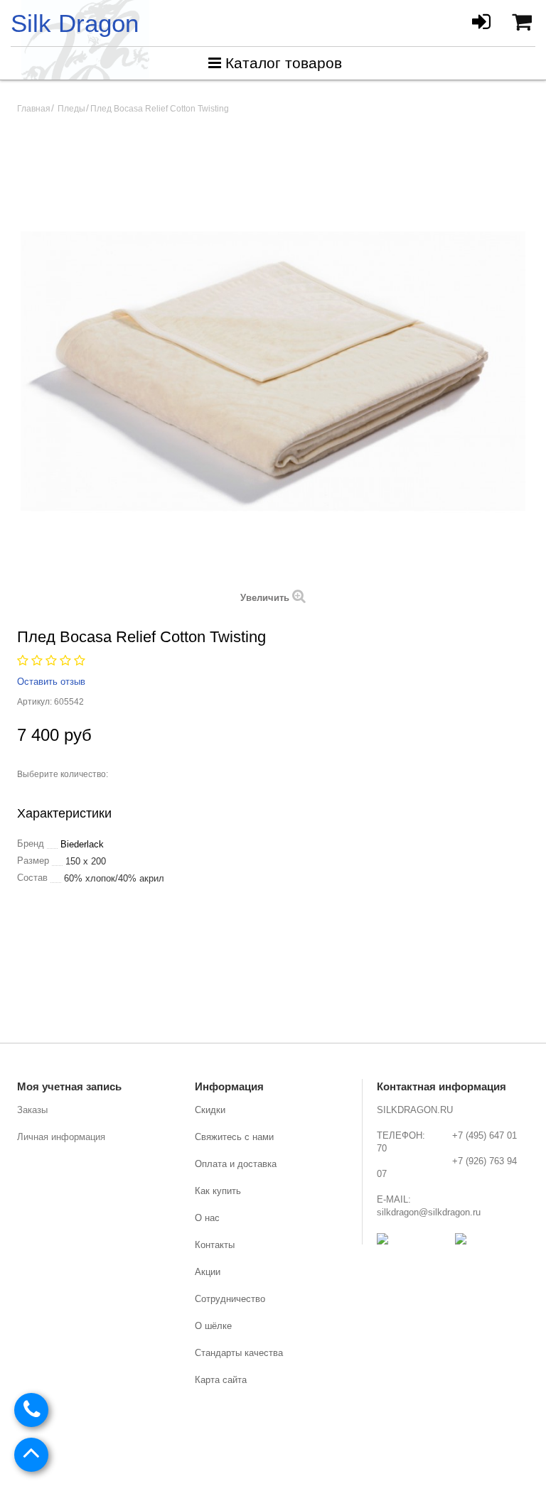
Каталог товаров (283, 63)
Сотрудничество (230, 1299)
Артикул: (34, 702)
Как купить (218, 1191)
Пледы (71, 109)
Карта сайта (221, 1379)
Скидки (210, 1110)
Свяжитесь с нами (234, 1137)
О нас (207, 1218)
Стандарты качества (239, 1352)
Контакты (215, 1245)
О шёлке (213, 1325)
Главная (33, 109)
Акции (207, 1272)
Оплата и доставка (236, 1164)
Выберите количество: (62, 774)
